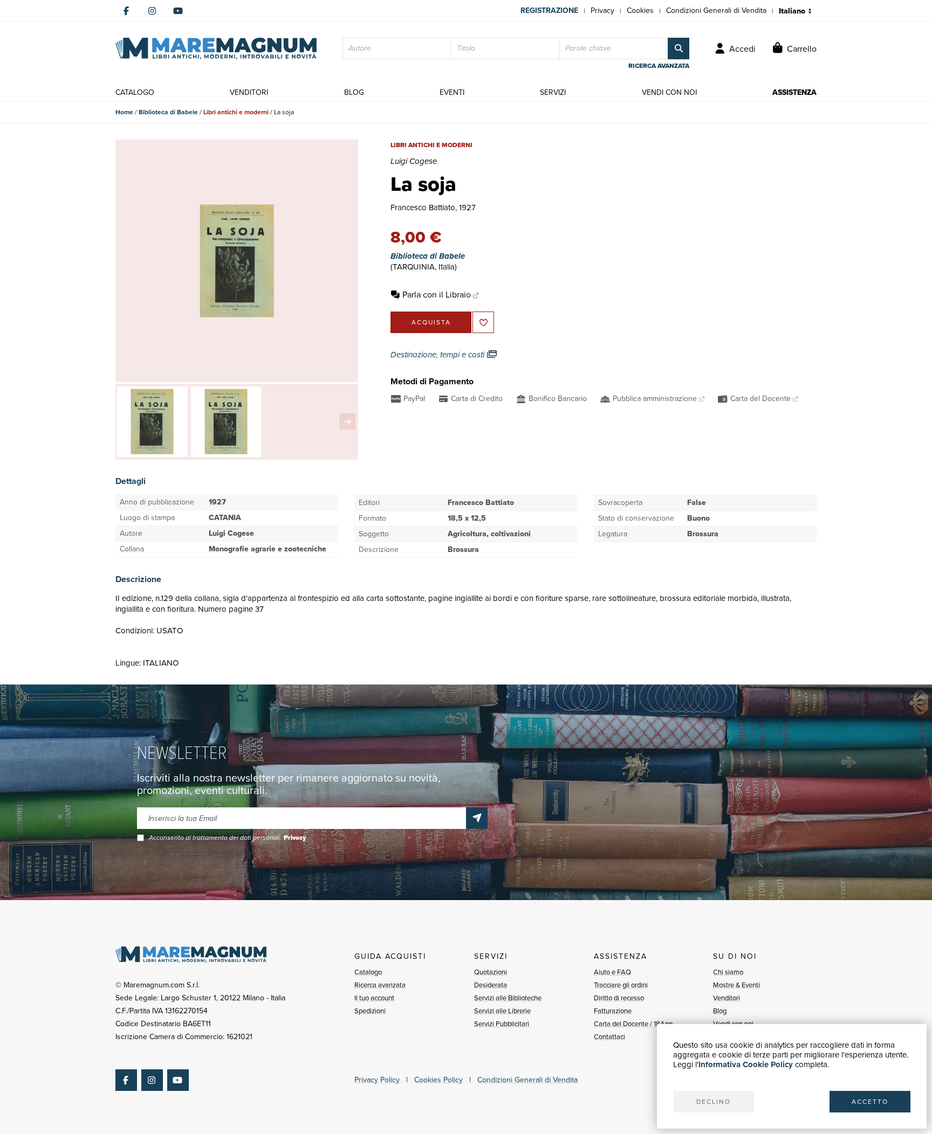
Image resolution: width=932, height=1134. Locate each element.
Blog (720, 1011)
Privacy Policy (377, 1079)
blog (354, 92)
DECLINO (713, 1102)
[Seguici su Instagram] (152, 11)
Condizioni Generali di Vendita (716, 10)
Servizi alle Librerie (502, 1011)
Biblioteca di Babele (168, 112)
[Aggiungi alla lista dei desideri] (483, 322)
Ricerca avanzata (380, 985)
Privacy (602, 10)
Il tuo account (374, 998)
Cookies (640, 10)
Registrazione (549, 10)
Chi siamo (728, 972)
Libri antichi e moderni (236, 112)
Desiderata (490, 985)
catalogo (134, 92)
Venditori (726, 998)
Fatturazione (613, 1011)
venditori (249, 92)
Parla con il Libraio (436, 294)
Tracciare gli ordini (621, 985)
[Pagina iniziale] (216, 48)
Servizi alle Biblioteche (508, 998)
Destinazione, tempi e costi (438, 354)
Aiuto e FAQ (612, 972)
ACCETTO (870, 1102)
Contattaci (609, 1037)
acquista (431, 322)
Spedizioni (370, 1011)
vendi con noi (669, 92)
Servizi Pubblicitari (501, 1024)
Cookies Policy (438, 1079)
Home (124, 112)
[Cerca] (678, 48)
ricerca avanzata (658, 66)
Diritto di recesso (619, 998)
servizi (553, 92)
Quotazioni (490, 972)
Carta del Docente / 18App (633, 1024)
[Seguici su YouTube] (178, 11)
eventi (452, 92)
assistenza (794, 92)
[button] (347, 421)
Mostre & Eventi (736, 985)
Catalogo (368, 972)
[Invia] (477, 818)
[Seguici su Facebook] (126, 11)
